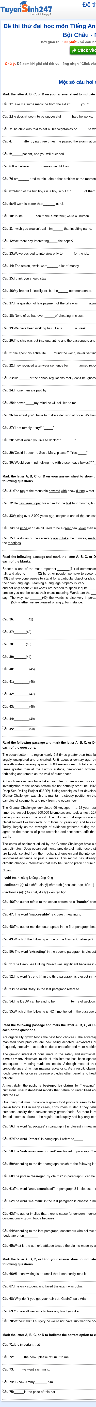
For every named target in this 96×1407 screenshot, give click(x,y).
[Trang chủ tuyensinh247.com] (26, 9)
